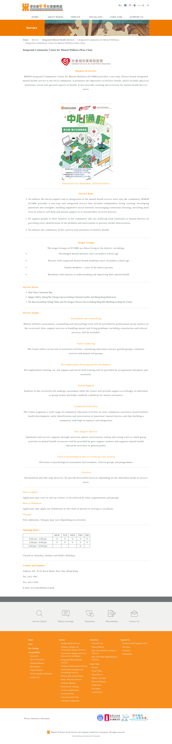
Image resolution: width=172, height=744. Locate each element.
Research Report (99, 681)
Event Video (97, 671)
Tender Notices (36, 670)
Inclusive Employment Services (74, 666)
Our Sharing (33, 648)
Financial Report (37, 663)
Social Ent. (96, 17)
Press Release (97, 674)
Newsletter (96, 689)
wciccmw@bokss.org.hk (42, 588)
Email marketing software (79, 736)
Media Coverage (66, 621)
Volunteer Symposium (70, 701)
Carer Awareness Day (70, 697)
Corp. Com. (116, 17)
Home (35, 17)
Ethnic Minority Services (71, 679)
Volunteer (126, 650)
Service (75, 17)
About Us (34, 656)
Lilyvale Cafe (97, 643)
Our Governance (37, 659)
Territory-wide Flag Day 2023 (134, 643)
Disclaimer (45, 718)
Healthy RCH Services (70, 643)
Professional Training (70, 687)
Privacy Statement (31, 718)
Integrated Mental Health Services (58, 40)
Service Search (40, 621)
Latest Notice (97, 692)
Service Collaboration (70, 690)
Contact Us (134, 621)
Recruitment (112, 621)
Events (94, 667)
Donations (90, 621)
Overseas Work (67, 694)
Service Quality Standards (41, 674)
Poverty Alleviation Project (72, 676)
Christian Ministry (68, 683)
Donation (126, 647)
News (30, 644)
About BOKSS (55, 17)
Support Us (136, 17)
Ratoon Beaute (98, 647)
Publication (96, 685)
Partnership (127, 654)
